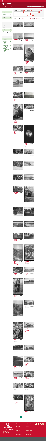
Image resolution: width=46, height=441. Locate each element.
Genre (4, 29)
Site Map (27, 426)
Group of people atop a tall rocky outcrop (15, 318)
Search (27, 427)
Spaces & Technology (29, 431)
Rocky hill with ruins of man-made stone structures (27, 85)
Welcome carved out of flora (15, 367)
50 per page (37, 18)
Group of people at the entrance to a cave (26, 145)
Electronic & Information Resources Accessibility (8, 439)
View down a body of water (15, 51)
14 (30, 416)
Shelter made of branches (15, 171)
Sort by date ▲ (32, 18)
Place (4, 27)
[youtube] (43, 424)
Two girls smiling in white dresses (15, 73)
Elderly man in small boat (27, 167)
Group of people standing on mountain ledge (16, 263)
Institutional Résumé (33, 438)
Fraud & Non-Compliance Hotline (6, 438)
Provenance (5, 39)
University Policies (35, 439)
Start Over (41, 10)
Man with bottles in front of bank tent (16, 121)
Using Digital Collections (13, 6)
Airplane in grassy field (26, 40)
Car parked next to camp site (26, 352)
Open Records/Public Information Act (25, 438)
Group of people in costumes (15, 132)
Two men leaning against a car (16, 181)
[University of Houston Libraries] (7, 426)
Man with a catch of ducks (27, 412)
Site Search (28, 425)
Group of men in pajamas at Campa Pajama (27, 262)
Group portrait (27, 110)
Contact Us (18, 430)
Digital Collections (7, 4)
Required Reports (38, 438)
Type (4, 12)
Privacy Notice (17, 438)
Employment (18, 426)
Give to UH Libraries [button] (41, 1)
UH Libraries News (29, 423)
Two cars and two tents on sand (26, 73)
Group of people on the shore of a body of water (16, 402)
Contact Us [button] (35, 1)
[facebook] (36, 424)
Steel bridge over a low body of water (27, 181)
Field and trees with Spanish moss (27, 241)
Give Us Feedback (19, 429)
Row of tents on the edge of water (16, 193)
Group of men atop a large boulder (27, 62)
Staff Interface (28, 434)
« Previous (15, 416)
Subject (4, 23)
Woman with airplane (15, 28)
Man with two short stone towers (27, 218)
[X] (38, 424)
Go (43, 6)
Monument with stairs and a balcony (16, 88)
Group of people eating (27, 203)
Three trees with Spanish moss (15, 99)
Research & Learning (29, 430)
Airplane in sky (16, 39)
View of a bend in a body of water (27, 229)
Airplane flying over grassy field (27, 29)
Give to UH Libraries (19, 431)
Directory (17, 427)
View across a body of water (27, 307)
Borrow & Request (29, 429)
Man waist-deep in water (16, 351)
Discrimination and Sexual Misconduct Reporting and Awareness (23, 439)
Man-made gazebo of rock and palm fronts (27, 364)
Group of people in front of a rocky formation (16, 390)
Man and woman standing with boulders (15, 341)
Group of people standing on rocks (15, 156)
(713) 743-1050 (4, 433)
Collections (5, 37)
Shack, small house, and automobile (26, 390)
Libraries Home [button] (30, 1)
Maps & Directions (19, 434)
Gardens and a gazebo (15, 228)
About (6, 6)
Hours (17, 425)
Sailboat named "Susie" (27, 156)
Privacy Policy (18, 423)
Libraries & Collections (19, 433)
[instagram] (41, 424)
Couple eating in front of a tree (15, 296)
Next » (23, 18)
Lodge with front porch (26, 274)
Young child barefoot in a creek (15, 274)
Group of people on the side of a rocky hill (27, 379)
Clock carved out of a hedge (16, 217)
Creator (4, 17)
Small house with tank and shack (15, 240)
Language (5, 25)
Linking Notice (13, 438)
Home (3, 6)
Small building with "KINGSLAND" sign (27, 330)
